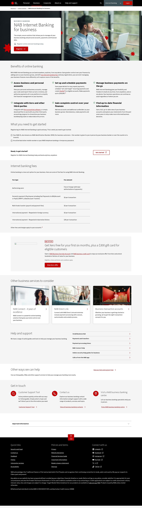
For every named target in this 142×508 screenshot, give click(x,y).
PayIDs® (62, 91)
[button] (127, 3)
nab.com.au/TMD (94, 483)
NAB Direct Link (61, 309)
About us (58, 3)
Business (36, 3)
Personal (26, 3)
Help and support (71, 3)
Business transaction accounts (109, 309)
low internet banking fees (49, 75)
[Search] (100, 3)
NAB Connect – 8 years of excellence (24, 311)
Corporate (47, 3)
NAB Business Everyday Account (60, 254)
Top (71, 439)
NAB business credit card (81, 254)
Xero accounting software (32, 110)
